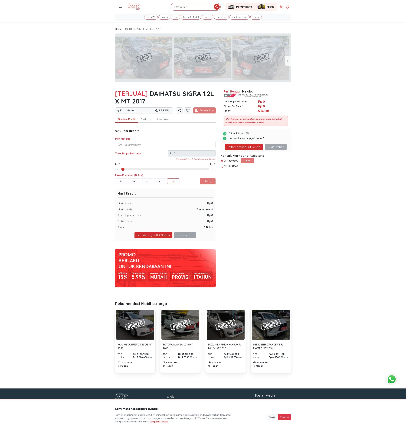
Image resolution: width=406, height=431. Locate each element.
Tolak (271, 417)
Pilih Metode (122, 138)
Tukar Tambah (185, 235)
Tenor (121, 227)
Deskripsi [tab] (146, 119)
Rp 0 (210, 203)
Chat (247, 160)
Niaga (271, 6)
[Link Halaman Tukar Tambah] (281, 7)
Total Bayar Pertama (128, 153)
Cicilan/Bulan (125, 221)
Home (118, 29)
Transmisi (221, 17)
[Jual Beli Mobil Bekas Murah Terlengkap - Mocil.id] (134, 6)
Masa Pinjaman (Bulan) (129, 175)
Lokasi (164, 17)
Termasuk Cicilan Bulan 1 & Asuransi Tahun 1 (195, 159)
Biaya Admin (125, 203)
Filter (149, 17)
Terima (284, 417)
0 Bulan (208, 227)
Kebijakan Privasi (159, 421)
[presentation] (288, 61)
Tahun (207, 17)
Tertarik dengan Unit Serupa (244, 147)
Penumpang (244, 6)
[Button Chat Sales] (391, 378)
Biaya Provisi (125, 209)
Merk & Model (191, 17)
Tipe (175, 17)
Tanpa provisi (204, 209)
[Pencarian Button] (217, 7)
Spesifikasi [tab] (162, 119)
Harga (256, 17)
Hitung (208, 181)
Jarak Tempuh (239, 17)
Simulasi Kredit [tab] (127, 119)
